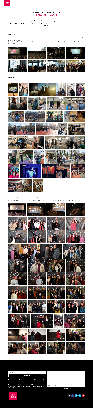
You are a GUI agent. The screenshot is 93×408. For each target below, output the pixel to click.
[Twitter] (76, 395)
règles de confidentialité (32, 379)
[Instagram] (69, 395)
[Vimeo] (79, 395)
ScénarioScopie (82, 3)
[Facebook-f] (72, 395)
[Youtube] (83, 395)
